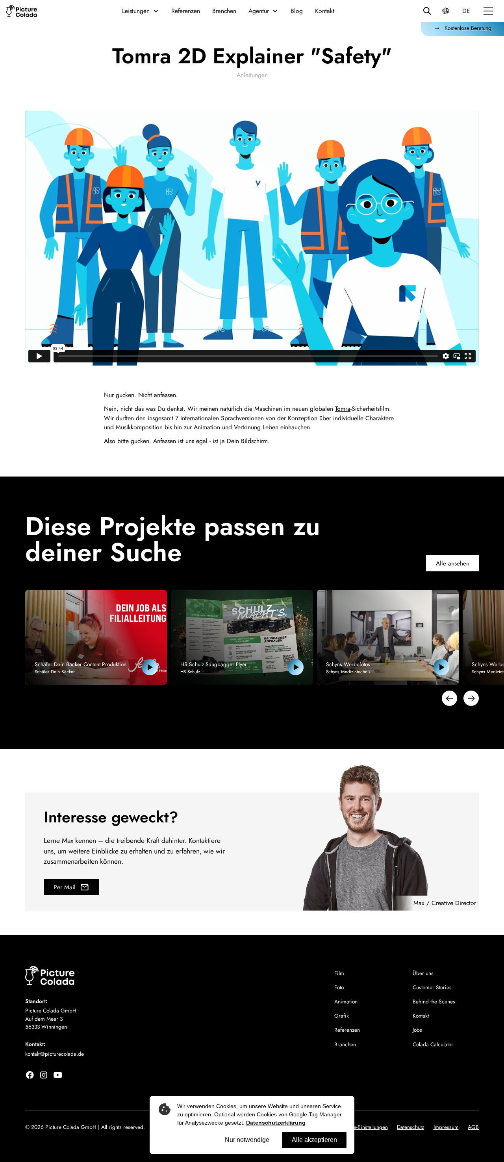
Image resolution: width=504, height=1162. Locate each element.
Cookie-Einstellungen (364, 1127)
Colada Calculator (433, 1044)
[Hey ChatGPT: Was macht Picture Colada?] (445, 10)
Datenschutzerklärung (276, 1123)
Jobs (417, 1030)
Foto (339, 987)
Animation (346, 1001)
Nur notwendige (247, 1139)
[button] (140, 10)
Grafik (341, 1016)
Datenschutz (410, 1127)
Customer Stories (432, 987)
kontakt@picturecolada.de (54, 1054)
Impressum (446, 1127)
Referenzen (185, 10)
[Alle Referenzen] (427, 10)
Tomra (342, 408)
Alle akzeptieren (314, 1139)
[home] (21, 11)
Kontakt (324, 10)
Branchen (224, 10)
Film (339, 973)
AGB (473, 1127)
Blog (297, 10)
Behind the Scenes (434, 1001)
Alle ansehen (452, 563)
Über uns (423, 973)
